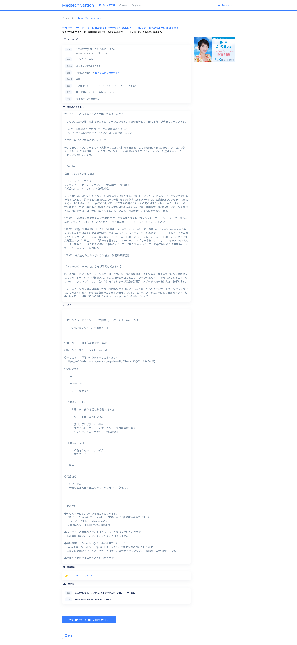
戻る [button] (70, 635)
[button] (89, 619)
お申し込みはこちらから (81, 576)
